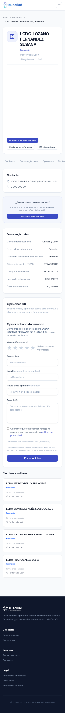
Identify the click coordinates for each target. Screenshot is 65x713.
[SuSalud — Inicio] (12, 5)
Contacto (10, 161)
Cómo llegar (49, 147)
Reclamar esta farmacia (20, 147)
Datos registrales (29, 161)
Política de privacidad (14, 675)
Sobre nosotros (11, 655)
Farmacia (17, 17)
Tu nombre (13, 356)
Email (23, 370)
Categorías (9, 640)
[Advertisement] (32, 102)
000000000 (18, 186)
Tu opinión (12, 400)
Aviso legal (8, 680)
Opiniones (48, 161)
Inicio (5, 17)
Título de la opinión (23, 385)
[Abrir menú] (59, 5)
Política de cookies (13, 685)
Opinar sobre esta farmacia (22, 140)
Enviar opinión (32, 458)
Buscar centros (11, 635)
